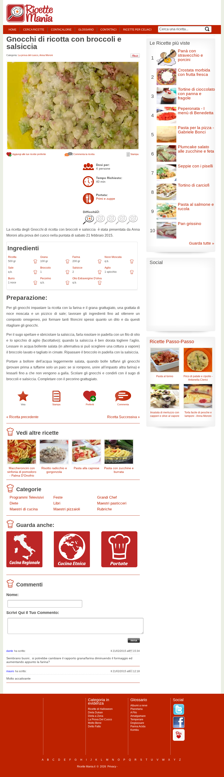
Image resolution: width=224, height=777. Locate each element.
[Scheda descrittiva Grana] (67, 262)
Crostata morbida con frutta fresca (194, 72)
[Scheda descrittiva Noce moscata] (131, 262)
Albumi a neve (138, 705)
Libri (56, 503)
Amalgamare (138, 715)
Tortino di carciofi (193, 185)
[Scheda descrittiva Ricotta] (35, 262)
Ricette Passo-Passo (172, 341)
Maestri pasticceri (111, 503)
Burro (11, 278)
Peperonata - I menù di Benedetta (196, 110)
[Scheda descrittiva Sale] (35, 273)
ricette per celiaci (137, 29)
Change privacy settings (132, 766)
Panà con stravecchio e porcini (190, 55)
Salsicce (77, 267)
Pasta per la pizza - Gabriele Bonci (196, 129)
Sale (11, 267)
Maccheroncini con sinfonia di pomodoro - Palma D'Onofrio (21, 471)
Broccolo (45, 267)
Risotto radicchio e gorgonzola (54, 470)
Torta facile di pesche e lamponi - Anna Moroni (198, 414)
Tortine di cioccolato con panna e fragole (196, 93)
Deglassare (137, 722)
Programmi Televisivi (27, 497)
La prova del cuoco (28, 55)
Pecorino (45, 278)
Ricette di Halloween (100, 709)
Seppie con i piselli (195, 166)
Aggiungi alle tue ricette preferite (29, 154)
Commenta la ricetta (83, 154)
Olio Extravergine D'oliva (87, 278)
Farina (76, 257)
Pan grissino (189, 223)
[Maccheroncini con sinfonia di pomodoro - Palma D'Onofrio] (21, 452)
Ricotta (12, 257)
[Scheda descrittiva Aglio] (131, 273)
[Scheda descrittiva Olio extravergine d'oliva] (99, 284)
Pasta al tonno (164, 376)
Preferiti (90, 404)
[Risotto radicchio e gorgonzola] (54, 452)
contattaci (108, 29)
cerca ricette (33, 29)
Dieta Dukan (95, 712)
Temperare (136, 719)
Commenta (123, 404)
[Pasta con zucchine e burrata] (118, 452)
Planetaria (136, 709)
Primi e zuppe (105, 198)
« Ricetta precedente (22, 417)
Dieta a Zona (95, 715)
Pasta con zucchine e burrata (119, 470)
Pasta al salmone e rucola (196, 206)
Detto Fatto (94, 726)
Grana (44, 257)
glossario (86, 29)
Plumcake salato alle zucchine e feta (196, 149)
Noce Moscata (113, 257)
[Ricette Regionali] (24, 566)
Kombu (134, 729)
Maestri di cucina (24, 509)
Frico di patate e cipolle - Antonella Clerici (198, 378)
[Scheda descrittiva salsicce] (99, 273)
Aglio (108, 267)
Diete (14, 503)
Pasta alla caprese (86, 468)
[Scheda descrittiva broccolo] (67, 273)
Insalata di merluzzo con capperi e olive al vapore (164, 414)
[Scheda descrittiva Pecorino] (67, 284)
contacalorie (61, 29)
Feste (58, 497)
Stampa (134, 154)
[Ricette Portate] (119, 566)
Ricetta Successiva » (123, 417)
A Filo (133, 712)
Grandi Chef (107, 497)
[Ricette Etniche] (72, 566)
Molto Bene (95, 722)
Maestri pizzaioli (66, 509)
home (12, 29)
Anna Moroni (46, 55)
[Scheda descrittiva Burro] (35, 284)
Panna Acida (137, 726)
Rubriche (104, 509)
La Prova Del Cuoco (100, 719)
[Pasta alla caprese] (86, 452)
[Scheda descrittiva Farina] (99, 262)
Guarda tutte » (201, 243)
